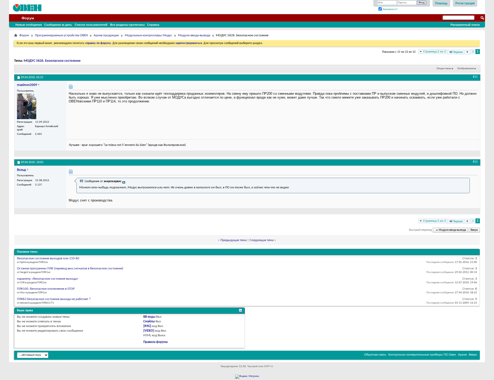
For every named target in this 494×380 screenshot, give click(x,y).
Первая (458, 52)
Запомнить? (390, 9)
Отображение (465, 68)
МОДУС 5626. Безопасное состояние (52, 61)
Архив (462, 354)
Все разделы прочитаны (127, 24)
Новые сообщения (28, 24)
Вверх (474, 230)
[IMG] (147, 326)
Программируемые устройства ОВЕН (61, 35)
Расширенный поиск (465, 24)
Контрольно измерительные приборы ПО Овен (422, 354)
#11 (475, 76)
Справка (153, 24)
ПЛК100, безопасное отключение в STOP (46, 288)
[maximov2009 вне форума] (26, 106)
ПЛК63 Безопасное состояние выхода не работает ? (54, 299)
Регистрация (465, 3)
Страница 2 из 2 (434, 51)
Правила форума (155, 342)
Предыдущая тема (233, 240)
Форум (28, 18)
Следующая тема (262, 240)
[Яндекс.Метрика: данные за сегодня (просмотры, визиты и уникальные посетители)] (247, 377)
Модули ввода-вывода (194, 35)
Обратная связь (375, 354)
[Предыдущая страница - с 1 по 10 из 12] (467, 52)
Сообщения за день (58, 24)
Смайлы (149, 321)
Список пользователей (91, 24)
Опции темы (444, 68)
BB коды (149, 317)
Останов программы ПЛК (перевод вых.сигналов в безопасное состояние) (70, 268)
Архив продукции (106, 35)
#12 (475, 161)
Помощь (441, 3)
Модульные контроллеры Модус (148, 35)
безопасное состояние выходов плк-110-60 (48, 258)
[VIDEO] (148, 330)
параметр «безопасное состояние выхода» (47, 278)
